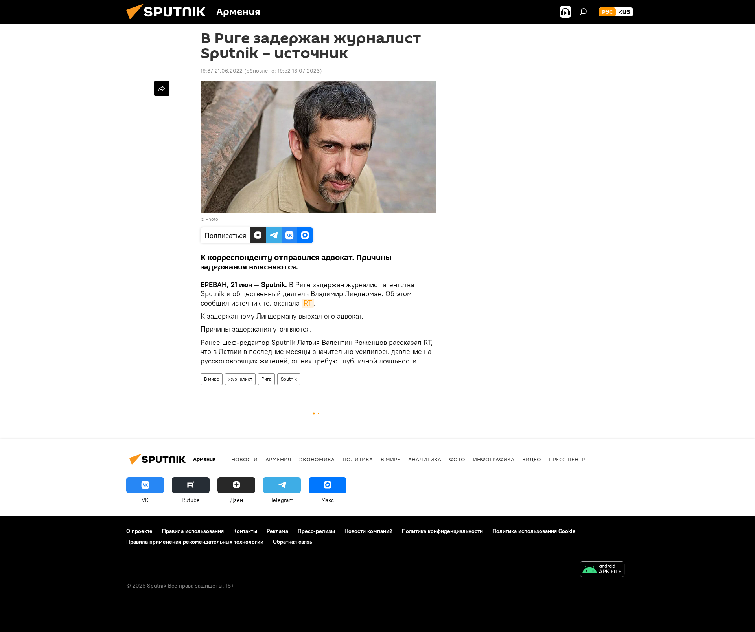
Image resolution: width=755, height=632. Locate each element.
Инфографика (493, 459)
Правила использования (193, 531)
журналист (240, 379)
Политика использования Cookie (534, 531)
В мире (211, 379)
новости (244, 459)
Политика (358, 459)
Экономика (317, 459)
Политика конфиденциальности (442, 531)
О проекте (139, 531)
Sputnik (289, 379)
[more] (161, 88)
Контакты (245, 531)
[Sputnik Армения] (169, 21)
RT (308, 303)
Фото (457, 459)
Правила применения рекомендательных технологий (194, 541)
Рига (266, 379)
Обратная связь (292, 541)
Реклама (277, 531)
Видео (531, 459)
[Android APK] (602, 570)
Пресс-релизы (316, 531)
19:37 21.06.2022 (222, 70)
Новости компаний (368, 531)
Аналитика (424, 459)
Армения (278, 459)
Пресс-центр (567, 459)
